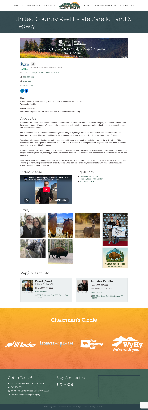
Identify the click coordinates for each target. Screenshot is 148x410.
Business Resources (105, 5)
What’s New (49, 5)
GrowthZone (99, 407)
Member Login (127, 5)
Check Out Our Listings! (89, 176)
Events (87, 5)
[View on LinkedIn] (22, 92)
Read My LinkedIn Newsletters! (92, 179)
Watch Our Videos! (87, 181)
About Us (18, 5)
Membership (33, 5)
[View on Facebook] (26, 92)
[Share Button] (33, 64)
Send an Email (41, 292)
